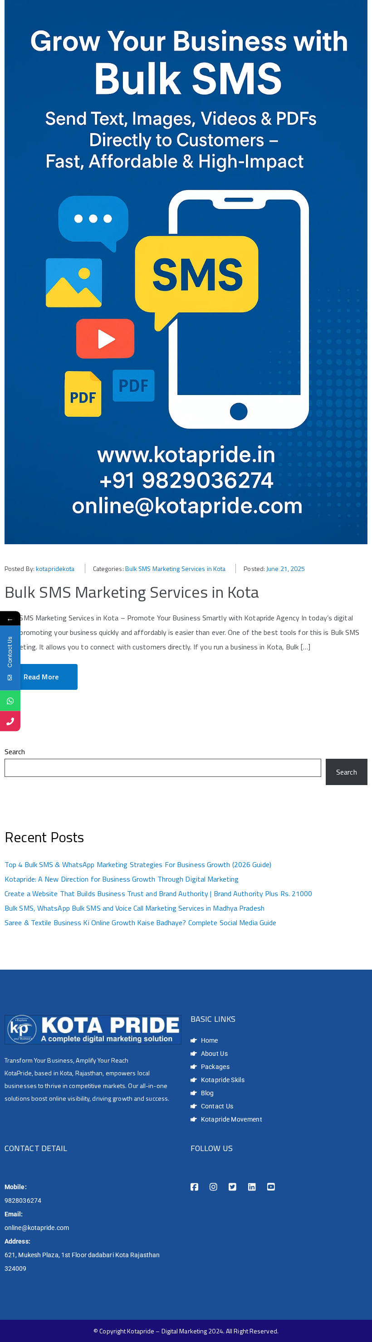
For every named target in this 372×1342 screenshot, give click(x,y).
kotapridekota (55, 568)
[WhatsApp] (10, 700)
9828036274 (23, 1200)
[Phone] (10, 721)
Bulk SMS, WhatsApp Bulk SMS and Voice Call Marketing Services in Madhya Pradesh (134, 908)
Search (15, 751)
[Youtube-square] (271, 1187)
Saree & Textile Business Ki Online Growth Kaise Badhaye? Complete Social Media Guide (140, 922)
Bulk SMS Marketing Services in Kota (175, 568)
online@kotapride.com (37, 1227)
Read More (41, 676)
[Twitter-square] (232, 1187)
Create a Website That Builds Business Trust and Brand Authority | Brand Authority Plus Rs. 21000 (159, 893)
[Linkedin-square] (252, 1187)
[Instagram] (213, 1187)
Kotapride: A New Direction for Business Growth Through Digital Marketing (122, 879)
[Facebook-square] (194, 1187)
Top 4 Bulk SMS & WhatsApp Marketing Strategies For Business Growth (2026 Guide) (138, 864)
